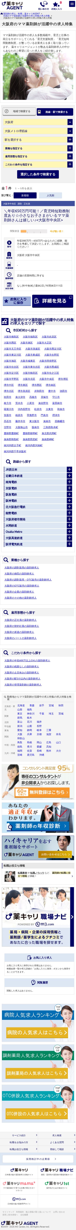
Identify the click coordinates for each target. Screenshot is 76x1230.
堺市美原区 (24, 391)
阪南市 (35, 427)
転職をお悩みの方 (19, 1142)
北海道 (21, 705)
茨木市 (19, 403)
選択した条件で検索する (38, 174)
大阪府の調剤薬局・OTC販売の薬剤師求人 (28, 579)
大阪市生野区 (51, 355)
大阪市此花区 (49, 336)
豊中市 (52, 391)
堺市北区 (9, 391)
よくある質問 (57, 1142)
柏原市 (19, 415)
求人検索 (57, 1135)
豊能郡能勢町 (30, 433)
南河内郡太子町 (12, 445)
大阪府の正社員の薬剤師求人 (20, 620)
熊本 (48, 750)
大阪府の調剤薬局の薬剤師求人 (21, 567)
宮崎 (19, 754)
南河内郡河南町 (34, 445)
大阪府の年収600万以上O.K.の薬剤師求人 (27, 660)
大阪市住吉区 (11, 367)
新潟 (19, 726)
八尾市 (30, 403)
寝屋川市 (9, 409)
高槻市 (33, 397)
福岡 (19, 750)
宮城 (51, 705)
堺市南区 (51, 385)
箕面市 (7, 415)
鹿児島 (30, 754)
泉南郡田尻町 (30, 439)
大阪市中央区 (46, 379)
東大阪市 (34, 421)
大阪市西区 (10, 342)
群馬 (19, 717)
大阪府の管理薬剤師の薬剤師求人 (23, 684)
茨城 (61, 713)
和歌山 (21, 738)
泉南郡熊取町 (11, 439)
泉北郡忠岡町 (49, 433)
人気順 (50, 195)
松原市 (38, 409)
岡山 (39, 742)
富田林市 (57, 403)
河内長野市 (24, 409)
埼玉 (51, 713)
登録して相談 (57, 1149)
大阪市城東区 (27, 361)
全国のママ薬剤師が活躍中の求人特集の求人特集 (26, 16)
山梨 (29, 726)
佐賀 (29, 750)
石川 (29, 721)
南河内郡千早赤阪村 (15, 451)
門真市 (44, 415)
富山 (19, 721)
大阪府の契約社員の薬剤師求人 (21, 626)
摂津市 (56, 415)
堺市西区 (37, 385)
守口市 (56, 397)
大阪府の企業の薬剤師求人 (19, 591)
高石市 (7, 421)
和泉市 (61, 409)
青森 (32, 705)
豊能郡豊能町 (11, 433)
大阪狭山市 (21, 427)
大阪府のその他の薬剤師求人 (20, 598)
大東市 (49, 409)
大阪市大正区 (44, 342)
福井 (39, 721)
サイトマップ (8, 1212)
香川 (29, 746)
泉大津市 (20, 397)
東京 (19, 713)
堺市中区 (9, 385)
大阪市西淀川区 (53, 348)
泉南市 (47, 421)
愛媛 (39, 746)
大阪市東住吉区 (31, 367)
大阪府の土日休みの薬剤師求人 (21, 672)
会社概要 (24, 1215)
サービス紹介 (19, 1135)
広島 (48, 742)
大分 (58, 750)
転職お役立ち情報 (19, 1149)
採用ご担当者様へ (10, 1215)
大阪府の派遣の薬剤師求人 (19, 632)
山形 (19, 709)
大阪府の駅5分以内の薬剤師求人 (22, 678)
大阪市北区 (29, 379)
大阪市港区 (26, 342)
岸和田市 (39, 391)
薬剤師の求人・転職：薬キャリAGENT (21, 13)
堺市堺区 (63, 379)
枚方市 (7, 403)
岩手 (41, 705)
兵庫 (29, 734)
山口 (58, 742)
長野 (39, 726)
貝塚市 (44, 397)
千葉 (41, 713)
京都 (39, 734)
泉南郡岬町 (48, 439)
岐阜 (39, 730)
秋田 (61, 705)
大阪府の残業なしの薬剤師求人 (21, 666)
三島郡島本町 (50, 427)
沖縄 (41, 754)
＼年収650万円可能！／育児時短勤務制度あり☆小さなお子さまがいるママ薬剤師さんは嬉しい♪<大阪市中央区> (37, 215)
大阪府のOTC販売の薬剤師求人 (21, 585)
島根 (29, 742)
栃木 (29, 717)
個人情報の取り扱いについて (38, 1212)
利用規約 (20, 1212)
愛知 (19, 730)
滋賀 (48, 734)
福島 (29, 709)
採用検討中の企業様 (38, 1159)
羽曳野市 (32, 415)
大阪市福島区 (30, 336)
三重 (48, 730)
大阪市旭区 (10, 361)
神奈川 (30, 713)
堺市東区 (23, 385)
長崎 (39, 750)
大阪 (19, 734)
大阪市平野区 (11, 379)
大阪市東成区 (32, 355)
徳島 (19, 746)
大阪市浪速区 (32, 348)
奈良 (58, 734)
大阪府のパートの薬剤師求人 (20, 638)
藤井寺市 (20, 421)
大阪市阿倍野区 (48, 361)
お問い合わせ (59, 1212)
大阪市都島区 (11, 336)
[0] (56, 5)
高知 (48, 746)
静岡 (29, 730)
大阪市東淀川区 (12, 355)
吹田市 (7, 397)
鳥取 (19, 742)
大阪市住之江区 (50, 373)
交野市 (7, 427)
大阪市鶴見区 (30, 373)
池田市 (63, 391)
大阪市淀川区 (11, 373)
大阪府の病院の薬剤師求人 (19, 573)
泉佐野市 (43, 403)
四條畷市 (60, 421)
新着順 (25, 195)
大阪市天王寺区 (12, 348)
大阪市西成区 (51, 367)
